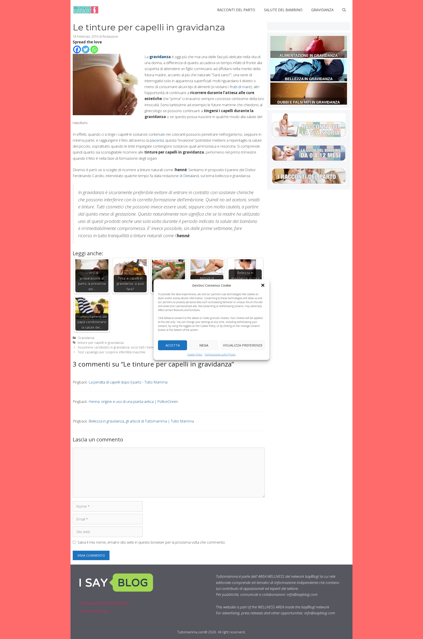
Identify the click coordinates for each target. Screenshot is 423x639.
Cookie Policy (194, 354)
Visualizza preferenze (243, 345)
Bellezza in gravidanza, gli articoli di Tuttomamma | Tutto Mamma (141, 421)
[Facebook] (77, 49)
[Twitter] (85, 49)
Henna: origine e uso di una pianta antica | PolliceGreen (133, 401)
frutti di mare (240, 86)
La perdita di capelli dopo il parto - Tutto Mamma (128, 382)
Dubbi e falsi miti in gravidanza (308, 102)
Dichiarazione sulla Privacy (220, 354)
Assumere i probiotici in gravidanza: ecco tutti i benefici (118, 347)
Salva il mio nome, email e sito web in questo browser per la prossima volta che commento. (152, 542)
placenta (157, 140)
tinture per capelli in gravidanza (101, 343)
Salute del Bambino (283, 9)
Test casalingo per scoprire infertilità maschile (111, 352)
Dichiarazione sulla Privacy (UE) (104, 603)
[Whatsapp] (94, 49)
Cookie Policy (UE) (94, 610)
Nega (203, 345)
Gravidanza (322, 9)
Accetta (172, 345)
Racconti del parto (236, 9)
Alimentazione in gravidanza (309, 55)
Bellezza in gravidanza (309, 79)
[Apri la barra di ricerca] (344, 9)
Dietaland (191, 175)
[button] (263, 285)
